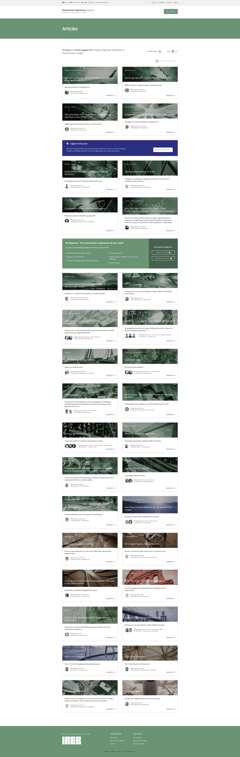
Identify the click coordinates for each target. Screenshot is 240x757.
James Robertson (95, 337)
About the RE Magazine (117, 741)
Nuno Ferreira (156, 335)
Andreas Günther (99, 445)
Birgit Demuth (151, 480)
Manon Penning (80, 519)
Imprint (113, 751)
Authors (169, 2)
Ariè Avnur (79, 633)
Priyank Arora (140, 408)
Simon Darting (93, 410)
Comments (161, 2)
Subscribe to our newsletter (162, 258)
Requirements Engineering (78, 11)
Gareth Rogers (140, 185)
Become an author (138, 744)
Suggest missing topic (163, 150)
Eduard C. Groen (144, 521)
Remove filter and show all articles (167, 61)
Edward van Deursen (145, 629)
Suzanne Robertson (85, 337)
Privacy (119, 751)
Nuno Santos (79, 185)
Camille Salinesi (80, 220)
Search (176, 2)
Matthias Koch (153, 521)
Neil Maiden (79, 91)
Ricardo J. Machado (166, 335)
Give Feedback (137, 738)
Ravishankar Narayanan (82, 594)
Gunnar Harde (80, 668)
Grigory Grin (139, 445)
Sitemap (106, 751)
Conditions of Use (129, 751)
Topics (172, 11)
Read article (110, 95)
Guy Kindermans (140, 89)
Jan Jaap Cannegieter (157, 629)
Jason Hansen (80, 484)
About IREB (113, 738)
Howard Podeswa (141, 226)
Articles (154, 2)
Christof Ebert (140, 594)
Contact (112, 744)
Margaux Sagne (108, 445)
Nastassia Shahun (141, 126)
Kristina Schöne (88, 445)
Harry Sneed (143, 480)
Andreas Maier (84, 410)
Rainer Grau (139, 298)
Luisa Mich (83, 371)
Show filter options (152, 51)
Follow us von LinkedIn (162, 252)
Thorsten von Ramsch (82, 298)
